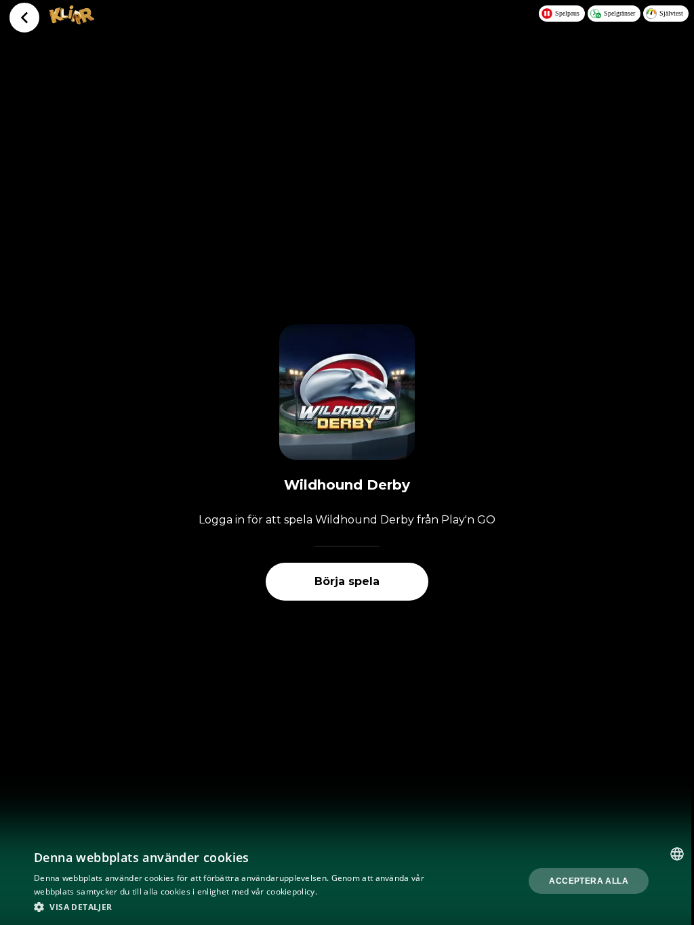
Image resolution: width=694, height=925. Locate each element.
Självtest (671, 13)
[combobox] (677, 854)
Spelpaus (567, 13)
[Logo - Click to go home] (71, 20)
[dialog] (347, 881)
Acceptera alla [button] (588, 881)
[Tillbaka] (24, 17)
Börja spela (347, 581)
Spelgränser (619, 13)
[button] (235, 907)
